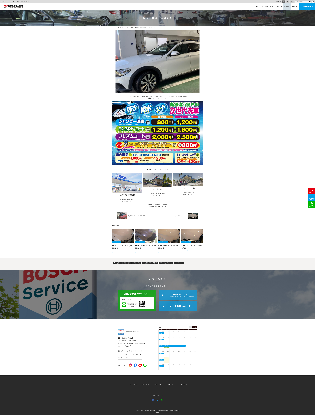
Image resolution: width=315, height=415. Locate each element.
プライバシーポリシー (173, 384)
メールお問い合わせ (307, 6)
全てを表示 (117, 263)
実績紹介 (286, 6)
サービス (279, 6)
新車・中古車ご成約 (166, 263)
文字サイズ (278, 1)
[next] (196, 327)
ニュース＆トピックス (268, 6)
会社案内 (294, 6)
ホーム (258, 6)
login (313, 1)
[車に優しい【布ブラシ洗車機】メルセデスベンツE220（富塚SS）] (158, 61)
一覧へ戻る (157, 216)
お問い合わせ (162, 384)
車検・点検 (136, 263)
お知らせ (135, 384)
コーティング (179, 263)
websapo (157, 412)
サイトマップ (184, 384)
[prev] (193, 327)
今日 (190, 327)
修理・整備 (127, 263)
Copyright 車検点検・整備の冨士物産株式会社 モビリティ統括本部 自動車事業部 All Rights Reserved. (157, 410)
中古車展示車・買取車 (150, 263)
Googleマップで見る (124, 346)
